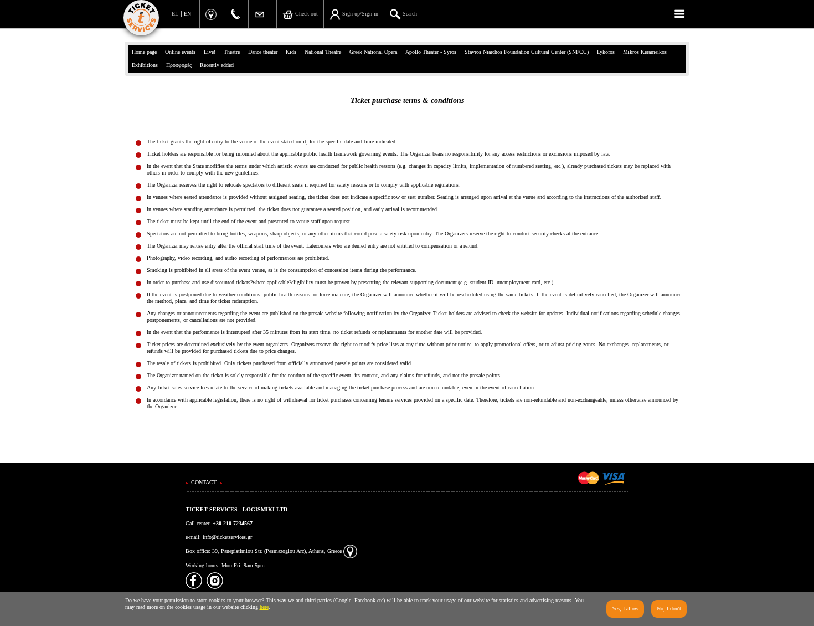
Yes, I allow (625, 609)
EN (187, 14)
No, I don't (669, 609)
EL (175, 14)
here (264, 607)
